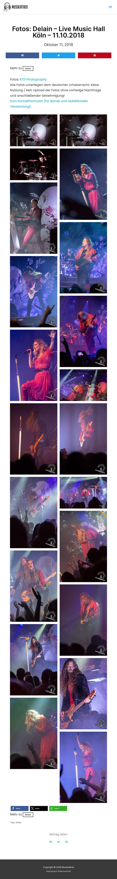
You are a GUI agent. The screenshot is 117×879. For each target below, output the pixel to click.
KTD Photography (33, 79)
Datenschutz (64, 871)
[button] (22, 55)
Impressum (52, 871)
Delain (28, 68)
